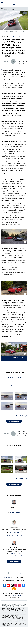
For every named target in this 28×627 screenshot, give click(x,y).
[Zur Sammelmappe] (26, 2)
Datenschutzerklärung (15, 573)
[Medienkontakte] (13, 61)
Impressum (4, 573)
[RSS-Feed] (14, 588)
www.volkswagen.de (18, 595)
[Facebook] (23, 585)
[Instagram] (15, 585)
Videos (18, 377)
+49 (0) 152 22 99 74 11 (15, 533)
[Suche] (22, 2)
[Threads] (12, 585)
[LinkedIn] (4, 585)
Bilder (10, 377)
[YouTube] (8, 585)
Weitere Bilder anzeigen (14, 421)
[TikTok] (19, 585)
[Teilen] (24, 61)
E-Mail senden (9, 515)
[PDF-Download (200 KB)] (13, 433)
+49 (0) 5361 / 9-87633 (15, 553)
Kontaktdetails (18, 515)
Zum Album (21, 415)
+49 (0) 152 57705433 (15, 512)
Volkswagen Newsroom (18, 36)
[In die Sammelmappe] (19, 61)
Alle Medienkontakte (14, 561)
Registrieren (7, 577)
